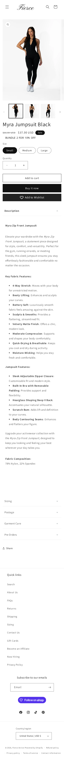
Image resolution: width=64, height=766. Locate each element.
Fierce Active (18, 747)
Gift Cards (12, 640)
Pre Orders (10, 534)
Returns (11, 608)
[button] (7, 7)
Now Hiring (13, 656)
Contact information (51, 753)
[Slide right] (60, 112)
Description (11, 210)
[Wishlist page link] (40, 7)
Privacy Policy (15, 664)
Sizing (8, 501)
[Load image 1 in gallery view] (16, 111)
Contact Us (13, 632)
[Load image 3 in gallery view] (48, 111)
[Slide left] (4, 112)
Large (44, 150)
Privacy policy (13, 753)
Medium (27, 150)
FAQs (10, 600)
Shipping (12, 616)
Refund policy (52, 747)
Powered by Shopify (34, 747)
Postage (9, 512)
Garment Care (12, 523)
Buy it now (32, 188)
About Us (12, 592)
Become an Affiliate (18, 648)
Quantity (7, 158)
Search (11, 584)
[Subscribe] (50, 687)
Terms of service (30, 753)
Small (9, 150)
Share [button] (9, 548)
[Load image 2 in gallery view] (32, 111)
